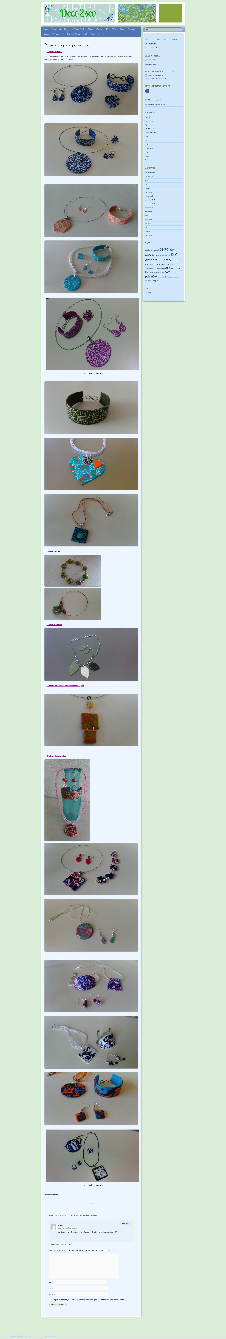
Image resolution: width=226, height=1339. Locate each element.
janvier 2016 (149, 196)
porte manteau (154, 272)
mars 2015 (148, 235)
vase (175, 277)
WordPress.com (50, 1336)
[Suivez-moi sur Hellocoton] (154, 75)
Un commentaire (51, 1195)
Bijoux (66, 29)
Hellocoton (164, 78)
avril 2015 (148, 231)
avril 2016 (148, 188)
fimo (167, 260)
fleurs (173, 261)
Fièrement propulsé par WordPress (20, 1336)
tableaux (170, 277)
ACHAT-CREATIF (150, 44)
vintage (154, 280)
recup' (159, 277)
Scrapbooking (96, 34)
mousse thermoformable (158, 268)
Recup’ (122, 29)
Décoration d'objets (151, 132)
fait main (160, 261)
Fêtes (114, 29)
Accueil (45, 29)
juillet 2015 (148, 219)
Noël (168, 268)
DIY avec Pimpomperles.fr (77, 34)
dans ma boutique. (67, 59)
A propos (46, 34)
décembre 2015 (150, 200)
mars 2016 (148, 192)
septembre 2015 (150, 211)
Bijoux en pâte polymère (158, 104)
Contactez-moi (58, 34)
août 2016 (148, 180)
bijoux (164, 249)
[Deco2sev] (131, 13)
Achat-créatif (149, 121)
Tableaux (131, 29)
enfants (151, 260)
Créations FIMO (78, 29)
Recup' (147, 156)
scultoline (164, 277)
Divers (147, 136)
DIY (107, 29)
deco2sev (155, 78)
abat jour (148, 250)
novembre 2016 (150, 172)
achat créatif (155, 250)
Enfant (147, 144)
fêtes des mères (165, 264)
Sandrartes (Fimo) (151, 64)
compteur (148, 292)
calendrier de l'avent (159, 255)
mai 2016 (148, 184)
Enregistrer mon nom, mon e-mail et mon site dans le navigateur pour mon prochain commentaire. (88, 1300)
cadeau (149, 255)
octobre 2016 (149, 176)
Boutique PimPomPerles (152, 48)
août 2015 (148, 215)
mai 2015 (148, 227)
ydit (59, 1225)
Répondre (126, 1223)
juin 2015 (148, 223)
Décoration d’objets (95, 29)
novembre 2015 (150, 204)
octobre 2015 (149, 208)
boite (172, 249)
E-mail (51, 1288)
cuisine (168, 255)
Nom (51, 1282)
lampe (175, 265)
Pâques (161, 272)
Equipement (56, 29)
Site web (52, 1294)
